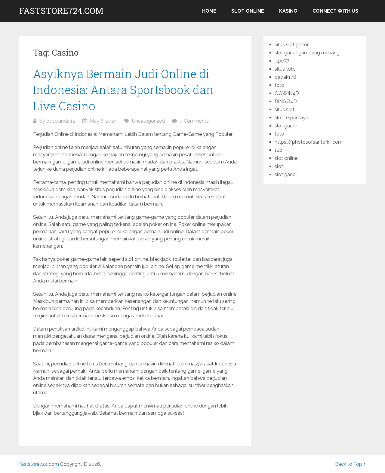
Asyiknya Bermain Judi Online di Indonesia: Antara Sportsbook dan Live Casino (123, 89)
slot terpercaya (291, 118)
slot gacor (286, 126)
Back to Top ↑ (350, 464)
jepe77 (282, 61)
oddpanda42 (60, 121)
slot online (247, 11)
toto (279, 85)
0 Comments (194, 121)
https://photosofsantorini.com (309, 142)
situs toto (285, 69)
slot (279, 166)
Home (209, 11)
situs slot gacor (292, 44)
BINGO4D (286, 101)
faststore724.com (61, 11)
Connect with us (335, 11)
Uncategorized (148, 121)
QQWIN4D (287, 93)
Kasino (288, 11)
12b (278, 150)
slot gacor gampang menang (307, 53)
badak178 (285, 77)
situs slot (284, 109)
